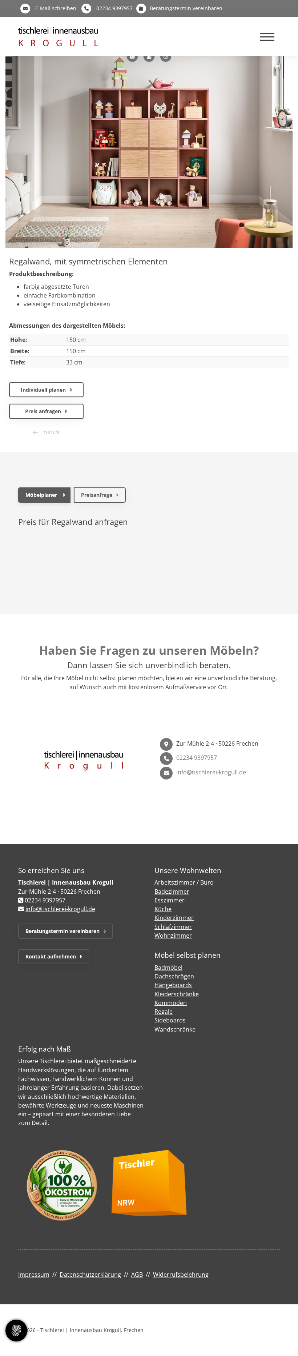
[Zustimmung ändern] (16, 1330)
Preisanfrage (96, 494)
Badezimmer (171, 892)
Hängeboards (173, 985)
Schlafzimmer (173, 927)
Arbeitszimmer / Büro (184, 882)
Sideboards (170, 1020)
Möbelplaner (41, 494)
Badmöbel (168, 968)
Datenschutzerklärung (90, 1275)
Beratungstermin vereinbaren (186, 8)
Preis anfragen (43, 411)
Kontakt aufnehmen (50, 956)
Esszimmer (169, 900)
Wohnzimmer (173, 936)
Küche (163, 909)
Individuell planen (43, 389)
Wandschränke (175, 1029)
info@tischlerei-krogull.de (211, 772)
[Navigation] (267, 36)
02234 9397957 (114, 8)
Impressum (33, 1275)
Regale (163, 1012)
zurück (51, 432)
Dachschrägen (174, 976)
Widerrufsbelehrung (181, 1275)
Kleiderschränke (176, 994)
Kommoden (170, 1003)
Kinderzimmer (174, 918)
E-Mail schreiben (55, 8)
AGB (137, 1275)
